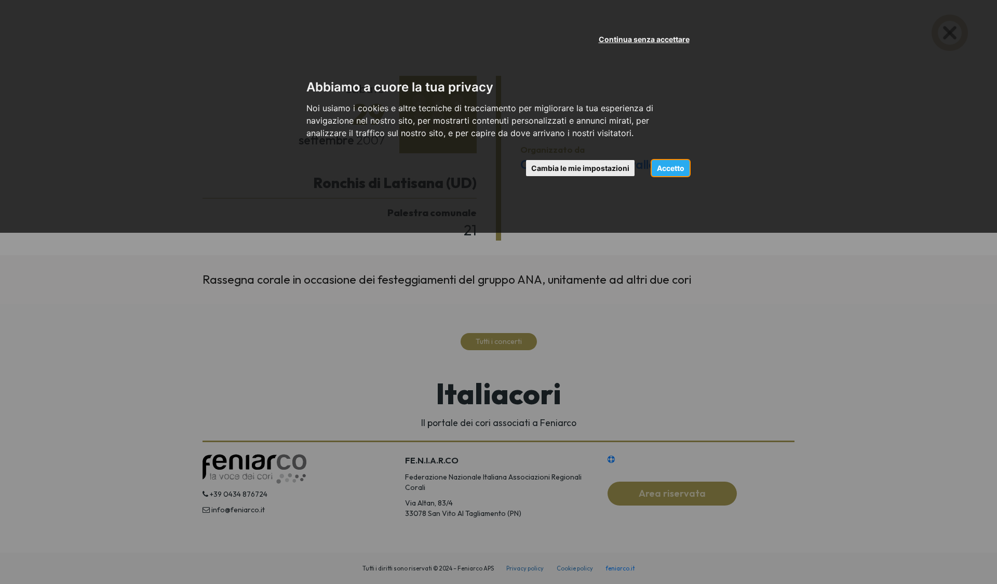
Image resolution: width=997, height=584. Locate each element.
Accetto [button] (670, 168)
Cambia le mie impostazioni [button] (580, 168)
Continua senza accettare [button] (644, 39)
